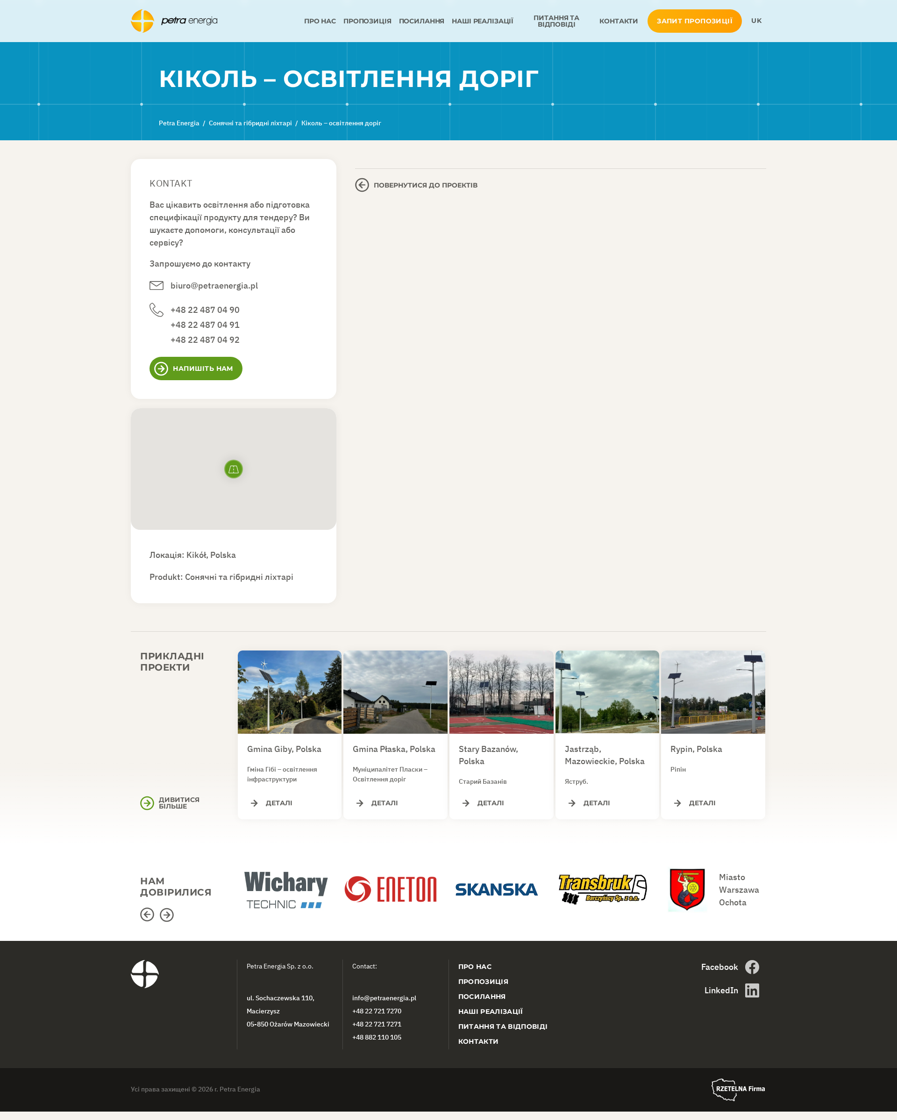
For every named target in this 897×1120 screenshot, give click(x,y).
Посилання (422, 21)
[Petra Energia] (215, 21)
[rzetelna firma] (738, 1089)
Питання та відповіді (556, 21)
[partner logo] (290, 885)
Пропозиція (367, 21)
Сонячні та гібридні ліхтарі (239, 576)
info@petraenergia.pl (384, 998)
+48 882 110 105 (376, 1037)
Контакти (618, 21)
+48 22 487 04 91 (205, 324)
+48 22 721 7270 (376, 1011)
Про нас (320, 21)
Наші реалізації (482, 21)
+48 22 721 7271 (376, 1024)
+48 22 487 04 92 (205, 339)
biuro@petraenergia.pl (214, 285)
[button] (148, 914)
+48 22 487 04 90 (205, 309)
